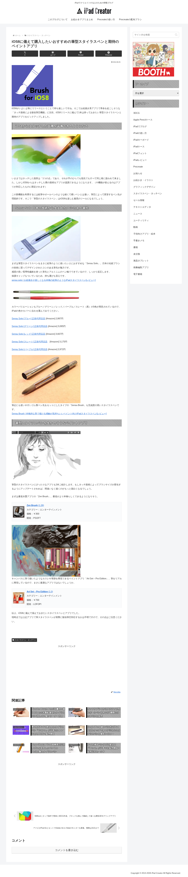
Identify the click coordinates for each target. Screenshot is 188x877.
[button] (176, 34)
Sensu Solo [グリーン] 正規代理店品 (29, 326)
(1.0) (40, 591)
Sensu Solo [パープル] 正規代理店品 (29, 349)
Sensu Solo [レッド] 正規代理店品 (28, 334)
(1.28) (35, 505)
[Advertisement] (39, 667)
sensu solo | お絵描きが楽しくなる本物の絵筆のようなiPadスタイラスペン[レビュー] (54, 280)
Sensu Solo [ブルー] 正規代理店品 (28, 318)
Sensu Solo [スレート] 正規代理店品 (29, 341)
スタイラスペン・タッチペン (25, 640)
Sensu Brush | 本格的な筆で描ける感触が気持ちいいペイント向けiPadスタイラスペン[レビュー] (59, 413)
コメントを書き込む (67, 850)
